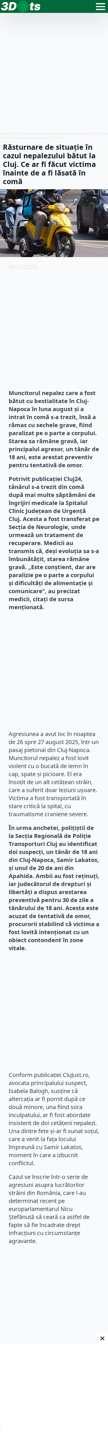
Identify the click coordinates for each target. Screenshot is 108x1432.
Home (4, 134)
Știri (15, 134)
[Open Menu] (100, 6)
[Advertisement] (54, 72)
